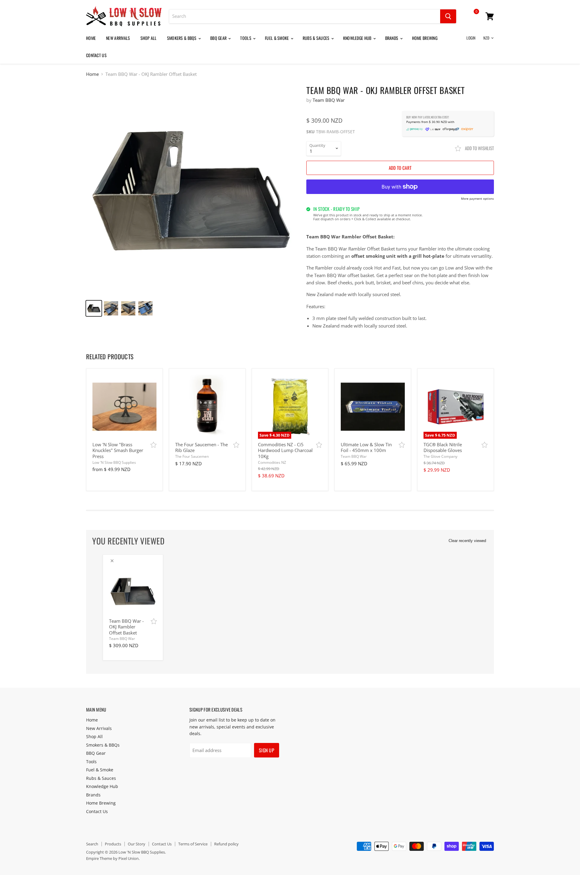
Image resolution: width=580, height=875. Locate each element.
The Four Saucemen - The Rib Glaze (201, 447)
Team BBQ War (329, 100)
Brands (392, 38)
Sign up (266, 750)
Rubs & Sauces (316, 38)
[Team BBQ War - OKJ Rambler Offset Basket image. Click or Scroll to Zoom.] (191, 190)
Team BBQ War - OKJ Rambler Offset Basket (126, 627)
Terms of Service (193, 844)
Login (470, 38)
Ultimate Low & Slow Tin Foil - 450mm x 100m (366, 447)
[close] (112, 561)
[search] (304, 16)
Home (91, 38)
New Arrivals (118, 38)
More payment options (477, 199)
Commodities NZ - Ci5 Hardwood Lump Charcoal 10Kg (285, 450)
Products (113, 844)
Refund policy (226, 844)
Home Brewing (424, 38)
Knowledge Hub (357, 38)
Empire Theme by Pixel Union (112, 858)
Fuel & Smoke (277, 38)
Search (92, 844)
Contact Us (96, 55)
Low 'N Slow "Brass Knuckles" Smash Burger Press (117, 450)
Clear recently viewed (467, 540)
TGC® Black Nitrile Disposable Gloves (443, 447)
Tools (246, 38)
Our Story (136, 844)
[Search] (448, 16)
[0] (472, 17)
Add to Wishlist (479, 148)
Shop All (148, 38)
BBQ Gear (219, 38)
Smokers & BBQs (182, 38)
